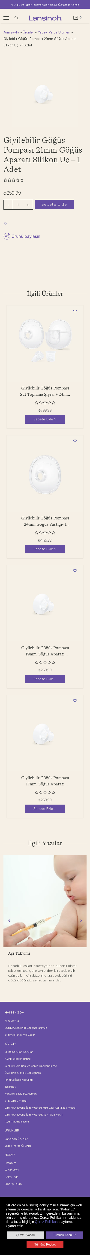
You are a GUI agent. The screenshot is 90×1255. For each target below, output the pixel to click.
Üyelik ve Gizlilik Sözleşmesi (23, 1072)
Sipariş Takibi (13, 1184)
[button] (6, 222)
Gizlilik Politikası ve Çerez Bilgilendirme (31, 1066)
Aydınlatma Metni (17, 1121)
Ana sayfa (11, 32)
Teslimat (10, 1086)
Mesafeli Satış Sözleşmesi (21, 1093)
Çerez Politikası (47, 1222)
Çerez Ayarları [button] (25, 1235)
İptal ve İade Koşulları (19, 1079)
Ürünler (28, 32)
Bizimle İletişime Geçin (20, 1034)
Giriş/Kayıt (12, 1169)
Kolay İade (11, 1177)
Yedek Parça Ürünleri (54, 32)
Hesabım (10, 1162)
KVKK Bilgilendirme (17, 1058)
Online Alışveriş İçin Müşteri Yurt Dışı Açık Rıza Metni (40, 1107)
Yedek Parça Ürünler (18, 1145)
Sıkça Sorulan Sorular (19, 1051)
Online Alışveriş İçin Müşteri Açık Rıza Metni (34, 1114)
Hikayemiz (12, 1020)
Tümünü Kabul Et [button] (64, 1235)
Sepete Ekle (54, 204)
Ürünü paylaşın (26, 236)
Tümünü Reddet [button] (45, 1244)
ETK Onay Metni (16, 1100)
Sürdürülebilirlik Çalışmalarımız (26, 1027)
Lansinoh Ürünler (16, 1138)
